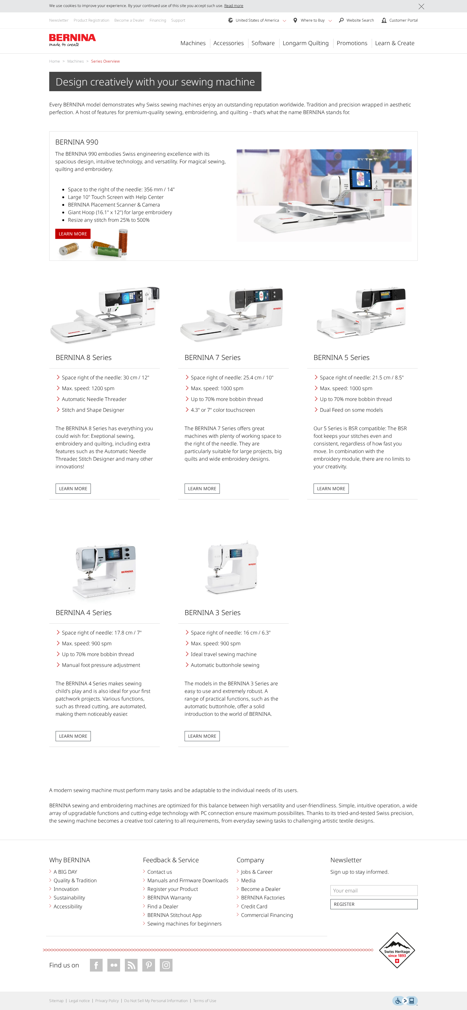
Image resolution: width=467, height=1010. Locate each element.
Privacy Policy (107, 1000)
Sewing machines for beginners (184, 923)
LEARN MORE (73, 488)
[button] (284, 21)
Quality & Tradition (75, 880)
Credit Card (254, 906)
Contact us (159, 871)
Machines (193, 43)
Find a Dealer (162, 906)
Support (178, 20)
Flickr (113, 965)
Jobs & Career (257, 871)
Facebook (96, 965)
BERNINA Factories (263, 897)
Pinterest (148, 965)
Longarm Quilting (306, 43)
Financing (158, 20)
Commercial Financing (267, 915)
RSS (131, 965)
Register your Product (172, 888)
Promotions (352, 43)
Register (344, 904)
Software (263, 43)
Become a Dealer (129, 20)
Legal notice (79, 1000)
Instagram (166, 965)
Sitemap (56, 1000)
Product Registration (91, 20)
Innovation (66, 888)
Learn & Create (395, 43)
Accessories (228, 43)
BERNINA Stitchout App (174, 915)
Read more (233, 5)
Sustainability (69, 897)
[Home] (72, 40)
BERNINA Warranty (169, 897)
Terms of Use (204, 1000)
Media (248, 880)
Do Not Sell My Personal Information (156, 1000)
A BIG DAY (65, 871)
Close (421, 6)
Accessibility (68, 906)
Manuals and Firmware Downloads (187, 880)
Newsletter (59, 20)
